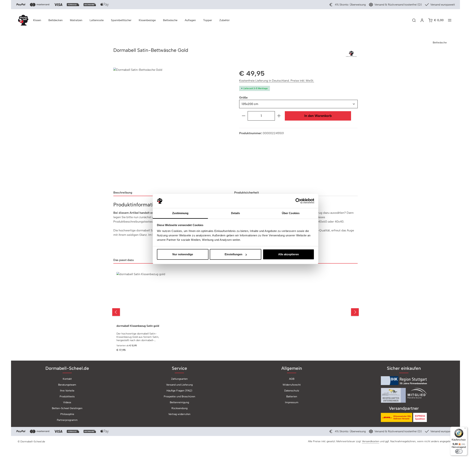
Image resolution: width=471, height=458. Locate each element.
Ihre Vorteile (67, 390)
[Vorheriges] (116, 312)
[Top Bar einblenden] (449, 20)
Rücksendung (179, 408)
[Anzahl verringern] (243, 116)
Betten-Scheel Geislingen (67, 408)
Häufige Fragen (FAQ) (179, 390)
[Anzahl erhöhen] (279, 116)
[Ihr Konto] (422, 20)
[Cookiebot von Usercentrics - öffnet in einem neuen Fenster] (298, 201)
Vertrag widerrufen (179, 414)
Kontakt (67, 378)
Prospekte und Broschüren (179, 396)
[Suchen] (414, 20)
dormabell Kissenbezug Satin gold (137, 326)
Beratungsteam (67, 384)
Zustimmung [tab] (180, 213)
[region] (173, 127)
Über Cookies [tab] (291, 213)
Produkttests (67, 396)
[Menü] (465, 429)
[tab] (172, 192)
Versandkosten (370, 441)
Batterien (291, 396)
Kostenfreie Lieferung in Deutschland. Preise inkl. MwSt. (276, 80)
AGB (291, 378)
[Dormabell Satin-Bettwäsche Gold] (172, 127)
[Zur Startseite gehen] (23, 20)
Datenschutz (291, 390)
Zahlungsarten (179, 378)
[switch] (459, 451)
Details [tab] (235, 213)
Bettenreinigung (179, 402)
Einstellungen (233, 254)
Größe (243, 97)
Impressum (291, 402)
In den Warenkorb (318, 116)
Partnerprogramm (67, 420)
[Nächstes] (355, 312)
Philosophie (67, 414)
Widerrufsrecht (292, 384)
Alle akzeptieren (288, 254)
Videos (67, 402)
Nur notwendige (182, 254)
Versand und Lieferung (179, 384)
